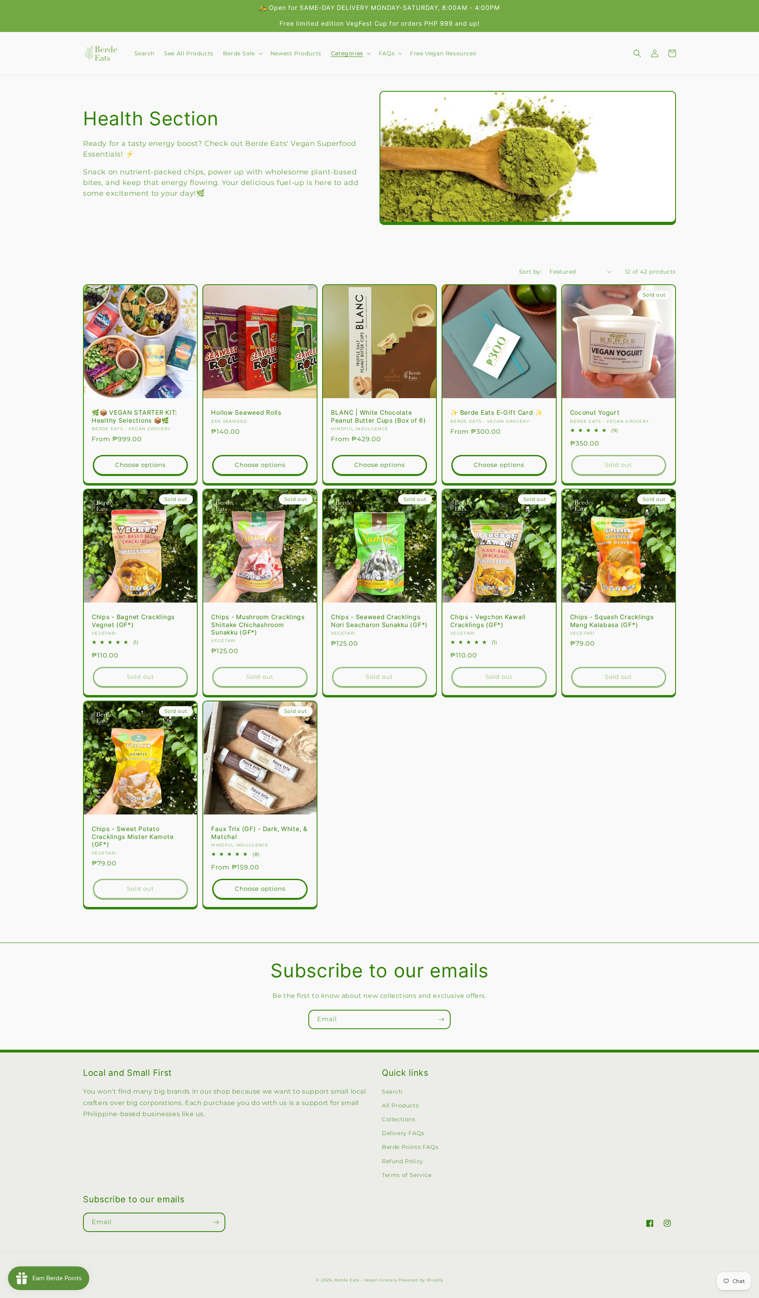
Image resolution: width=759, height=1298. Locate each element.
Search (392, 1091)
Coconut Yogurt (595, 412)
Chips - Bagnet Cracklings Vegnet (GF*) (133, 620)
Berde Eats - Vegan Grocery (365, 1280)
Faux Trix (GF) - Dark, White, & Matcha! (259, 832)
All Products (400, 1105)
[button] (242, 53)
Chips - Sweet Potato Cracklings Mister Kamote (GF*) (133, 836)
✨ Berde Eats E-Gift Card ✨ (496, 412)
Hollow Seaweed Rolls (246, 412)
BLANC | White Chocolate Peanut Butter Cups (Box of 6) (378, 416)
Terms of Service (407, 1175)
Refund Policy (402, 1161)
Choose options (140, 465)
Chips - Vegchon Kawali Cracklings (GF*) (488, 620)
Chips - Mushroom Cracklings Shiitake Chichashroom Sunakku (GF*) (257, 624)
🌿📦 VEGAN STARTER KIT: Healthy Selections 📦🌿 (134, 416)
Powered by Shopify (420, 1280)
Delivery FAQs (403, 1133)
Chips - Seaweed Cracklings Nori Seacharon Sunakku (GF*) (379, 620)
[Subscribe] (441, 1019)
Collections (398, 1119)
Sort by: (530, 271)
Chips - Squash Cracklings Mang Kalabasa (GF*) (612, 620)
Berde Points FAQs (410, 1147)
